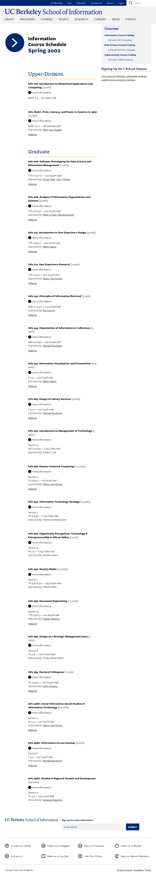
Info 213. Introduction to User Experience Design (57, 232)
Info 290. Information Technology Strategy (54, 502)
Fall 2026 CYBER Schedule (120, 59)
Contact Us (96, 3)
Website (32, 134)
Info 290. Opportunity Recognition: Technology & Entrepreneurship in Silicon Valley (57, 535)
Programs (27, 19)
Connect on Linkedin (21, 845)
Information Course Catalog (119, 35)
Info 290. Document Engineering (47, 601)
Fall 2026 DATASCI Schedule (121, 50)
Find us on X (17, 856)
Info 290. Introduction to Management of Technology (60, 431)
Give (69, 3)
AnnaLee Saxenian (52, 800)
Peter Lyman (50, 215)
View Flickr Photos (93, 856)
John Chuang (63, 179)
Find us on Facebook (94, 845)
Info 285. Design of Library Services (49, 399)
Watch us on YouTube (58, 856)
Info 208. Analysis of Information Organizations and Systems (59, 198)
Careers (100, 19)
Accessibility (139, 870)
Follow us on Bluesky (131, 845)
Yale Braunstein (66, 215)
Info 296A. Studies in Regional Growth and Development (62, 778)
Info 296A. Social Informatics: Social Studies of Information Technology (56, 705)
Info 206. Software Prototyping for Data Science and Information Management (59, 163)
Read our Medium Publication (135, 856)
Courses (47, 19)
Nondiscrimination (124, 870)
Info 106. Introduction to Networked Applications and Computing (60, 85)
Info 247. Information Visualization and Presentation (59, 363)
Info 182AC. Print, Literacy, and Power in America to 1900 (62, 112)
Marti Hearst (50, 246)
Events (131, 19)
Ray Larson (49, 310)
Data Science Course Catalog (120, 44)
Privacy (148, 870)
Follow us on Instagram (58, 845)
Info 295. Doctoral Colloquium (46, 672)
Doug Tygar (49, 179)
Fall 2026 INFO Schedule (120, 40)
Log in (121, 3)
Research (81, 19)
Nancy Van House (52, 278)
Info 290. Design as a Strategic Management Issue (58, 636)
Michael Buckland (52, 346)
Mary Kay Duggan (52, 130)
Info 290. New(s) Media (42, 569)
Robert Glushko (51, 619)
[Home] (53, 12)
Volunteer (81, 3)
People (64, 19)
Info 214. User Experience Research (49, 264)
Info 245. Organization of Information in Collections (59, 328)
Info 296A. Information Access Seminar (51, 743)
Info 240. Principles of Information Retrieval (54, 296)
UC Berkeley (57, 3)
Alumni (110, 3)
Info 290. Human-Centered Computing (51, 466)
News (116, 19)
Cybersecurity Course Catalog (120, 54)
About (9, 19)
